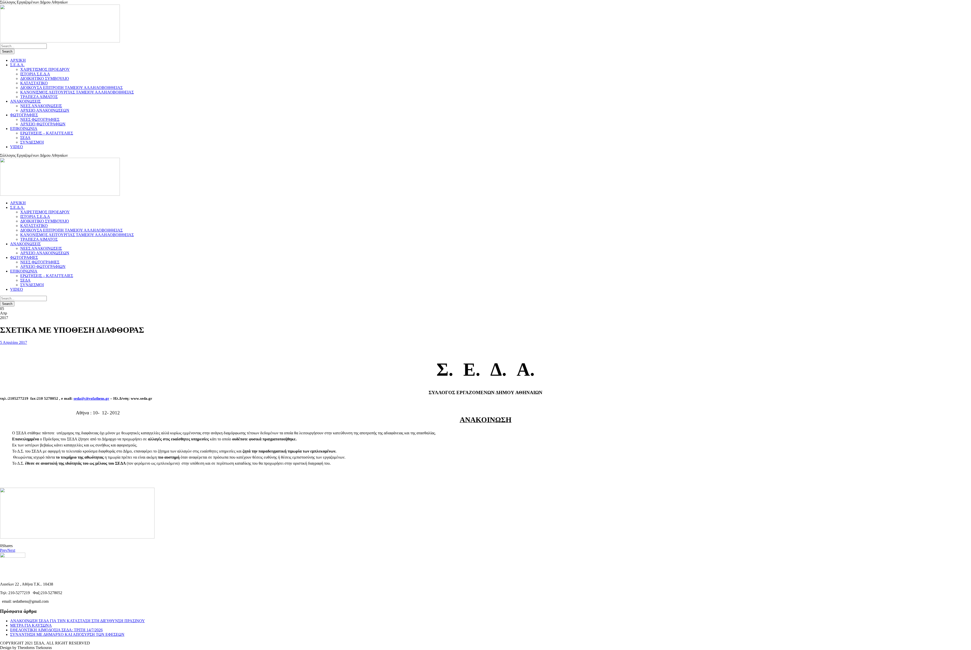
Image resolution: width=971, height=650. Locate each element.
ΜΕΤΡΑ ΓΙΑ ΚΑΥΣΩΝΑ (31, 625)
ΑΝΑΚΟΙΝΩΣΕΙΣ (25, 101)
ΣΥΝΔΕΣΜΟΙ (32, 142)
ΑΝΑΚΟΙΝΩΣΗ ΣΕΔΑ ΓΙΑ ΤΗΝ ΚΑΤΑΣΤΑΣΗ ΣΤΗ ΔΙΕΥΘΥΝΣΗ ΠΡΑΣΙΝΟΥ (77, 621)
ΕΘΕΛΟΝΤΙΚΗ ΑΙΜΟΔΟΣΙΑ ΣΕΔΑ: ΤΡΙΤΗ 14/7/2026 (56, 630)
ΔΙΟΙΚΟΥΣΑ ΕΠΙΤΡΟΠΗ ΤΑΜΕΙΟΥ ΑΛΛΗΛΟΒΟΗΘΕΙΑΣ (71, 87)
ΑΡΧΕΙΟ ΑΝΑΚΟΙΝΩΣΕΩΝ (44, 110)
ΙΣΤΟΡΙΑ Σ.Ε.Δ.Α (35, 74)
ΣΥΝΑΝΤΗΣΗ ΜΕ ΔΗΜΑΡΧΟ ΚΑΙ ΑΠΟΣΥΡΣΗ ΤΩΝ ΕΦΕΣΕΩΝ (67, 634)
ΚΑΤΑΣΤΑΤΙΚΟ (34, 83)
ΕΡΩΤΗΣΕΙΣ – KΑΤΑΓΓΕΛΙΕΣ (46, 133)
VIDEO (16, 147)
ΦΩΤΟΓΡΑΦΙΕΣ (24, 115)
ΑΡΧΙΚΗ (18, 60)
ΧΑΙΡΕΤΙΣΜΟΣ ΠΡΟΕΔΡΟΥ (45, 69)
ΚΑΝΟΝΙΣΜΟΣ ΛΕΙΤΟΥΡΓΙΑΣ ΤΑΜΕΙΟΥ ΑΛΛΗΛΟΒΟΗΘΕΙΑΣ (77, 92)
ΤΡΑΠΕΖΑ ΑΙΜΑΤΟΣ (39, 97)
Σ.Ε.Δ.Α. (17, 65)
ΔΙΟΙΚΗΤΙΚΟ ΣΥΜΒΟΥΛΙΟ (44, 78)
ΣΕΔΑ (25, 138)
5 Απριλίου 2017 (13, 342)
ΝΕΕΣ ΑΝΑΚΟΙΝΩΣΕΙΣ (41, 106)
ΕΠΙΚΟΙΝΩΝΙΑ (23, 128)
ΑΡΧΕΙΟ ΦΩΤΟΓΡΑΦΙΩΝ (42, 124)
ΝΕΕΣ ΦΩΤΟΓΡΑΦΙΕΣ (39, 119)
